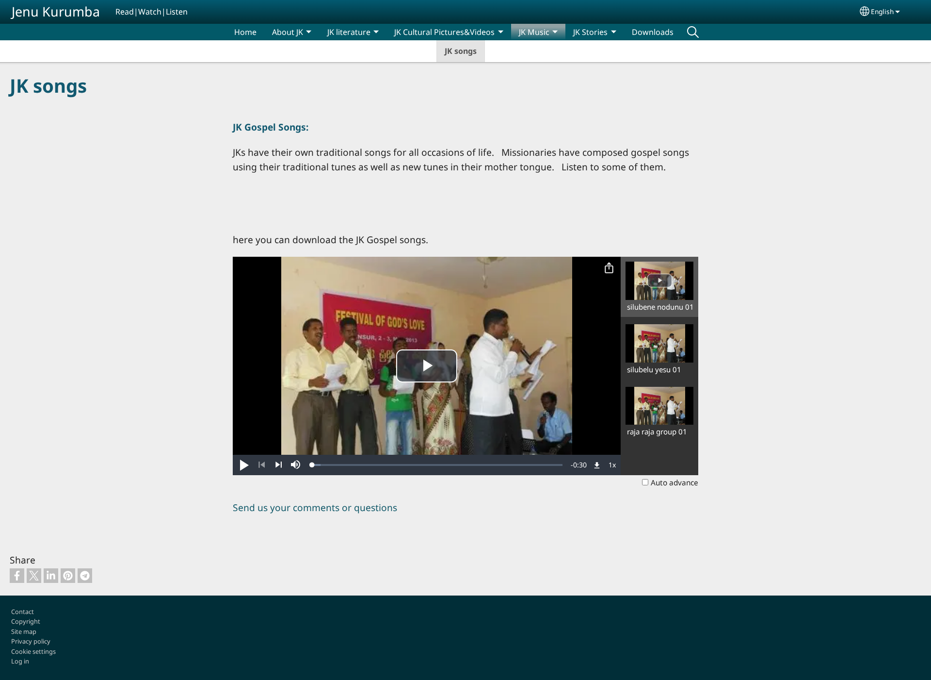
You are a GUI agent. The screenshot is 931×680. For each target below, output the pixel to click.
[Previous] (261, 465)
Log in (20, 661)
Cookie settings (33, 651)
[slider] (437, 465)
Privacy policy (30, 641)
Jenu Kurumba (56, 11)
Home (245, 32)
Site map (23, 631)
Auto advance (674, 483)
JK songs (461, 51)
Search (693, 32)
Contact (22, 611)
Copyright (25, 621)
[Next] (278, 465)
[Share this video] (609, 268)
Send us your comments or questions (315, 507)
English (882, 11)
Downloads (653, 32)
